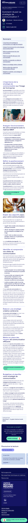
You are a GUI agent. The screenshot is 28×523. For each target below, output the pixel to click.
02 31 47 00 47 (7, 491)
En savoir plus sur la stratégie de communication (11, 193)
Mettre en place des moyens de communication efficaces (10, 68)
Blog (6, 7)
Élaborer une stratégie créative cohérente (12, 64)
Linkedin (5, 502)
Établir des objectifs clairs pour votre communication (11, 56)
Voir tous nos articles (7, 450)
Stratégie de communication (12, 7)
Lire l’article (5, 462)
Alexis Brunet (9, 20)
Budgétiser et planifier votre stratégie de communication (12, 72)
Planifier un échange (12, 438)
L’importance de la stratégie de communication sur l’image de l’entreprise (12, 43)
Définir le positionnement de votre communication (11, 52)
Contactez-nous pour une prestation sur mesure (13, 368)
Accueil (3, 7)
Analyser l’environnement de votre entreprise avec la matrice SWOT (13, 47)
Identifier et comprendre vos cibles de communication (12, 61)
